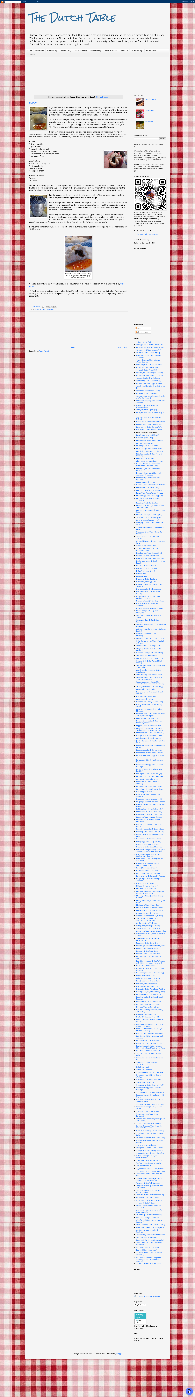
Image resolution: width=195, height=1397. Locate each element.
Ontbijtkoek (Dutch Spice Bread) (148, 926)
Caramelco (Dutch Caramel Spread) (149, 517)
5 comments (36, 307)
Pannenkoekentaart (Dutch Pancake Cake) (149, 957)
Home (29, 51)
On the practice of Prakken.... (146, 923)
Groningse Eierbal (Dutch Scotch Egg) (149, 686)
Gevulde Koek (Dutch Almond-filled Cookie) (149, 662)
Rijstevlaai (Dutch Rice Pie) (146, 1014)
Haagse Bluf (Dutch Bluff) (145, 689)
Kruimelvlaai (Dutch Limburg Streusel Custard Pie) (149, 860)
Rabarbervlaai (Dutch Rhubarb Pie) (148, 1002)
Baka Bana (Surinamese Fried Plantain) (150, 422)
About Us (124, 51)
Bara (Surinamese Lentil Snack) (147, 435)
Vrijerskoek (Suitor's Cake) (145, 1203)
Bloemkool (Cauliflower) (145, 458)
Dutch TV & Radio (111, 51)
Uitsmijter (149, 122)
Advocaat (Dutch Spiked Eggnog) (148, 353)
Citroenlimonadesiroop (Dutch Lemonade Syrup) (147, 549)
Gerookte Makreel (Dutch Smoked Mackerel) (148, 649)
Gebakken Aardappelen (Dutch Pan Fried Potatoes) (151, 625)
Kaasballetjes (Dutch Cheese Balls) (149, 750)
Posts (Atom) (44, 351)
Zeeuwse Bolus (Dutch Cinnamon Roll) (150, 1240)
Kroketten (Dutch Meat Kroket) (147, 844)
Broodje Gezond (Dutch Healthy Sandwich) (148, 499)
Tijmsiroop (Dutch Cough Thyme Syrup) (150, 1171)
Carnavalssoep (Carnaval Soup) (147, 520)
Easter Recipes (141, 576)
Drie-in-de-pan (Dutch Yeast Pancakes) (150, 558)
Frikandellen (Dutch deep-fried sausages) (147, 612)
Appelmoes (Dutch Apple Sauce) (148, 391)
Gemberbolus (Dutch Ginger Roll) (148, 645)
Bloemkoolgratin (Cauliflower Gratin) (149, 461)
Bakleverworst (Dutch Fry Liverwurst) (149, 424)
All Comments (142, 332)
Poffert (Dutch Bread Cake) (146, 975)
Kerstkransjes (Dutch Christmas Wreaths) (147, 783)
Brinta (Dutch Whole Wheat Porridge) (149, 493)
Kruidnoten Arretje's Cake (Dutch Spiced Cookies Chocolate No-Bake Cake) (150, 850)
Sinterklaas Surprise (143, 1067)
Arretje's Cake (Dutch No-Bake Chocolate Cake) (147, 406)
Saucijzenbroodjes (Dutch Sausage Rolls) (149, 1054)
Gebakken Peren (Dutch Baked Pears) (150, 638)
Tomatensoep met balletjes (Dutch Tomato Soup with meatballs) (149, 1179)
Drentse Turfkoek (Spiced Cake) (147, 556)
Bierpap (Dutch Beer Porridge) (147, 446)
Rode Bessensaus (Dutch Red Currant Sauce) (150, 1020)
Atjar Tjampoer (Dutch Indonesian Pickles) (148, 418)
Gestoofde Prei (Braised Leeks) (147, 655)
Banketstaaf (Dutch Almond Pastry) (149, 430)
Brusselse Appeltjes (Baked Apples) (149, 515)
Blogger (119, 1354)
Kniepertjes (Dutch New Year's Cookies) (150, 802)
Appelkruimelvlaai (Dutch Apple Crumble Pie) (150, 387)
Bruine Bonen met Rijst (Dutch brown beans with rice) (150, 507)
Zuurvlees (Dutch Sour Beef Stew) (148, 1264)
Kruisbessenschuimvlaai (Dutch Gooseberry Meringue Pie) (147, 864)
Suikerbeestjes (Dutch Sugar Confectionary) (146, 1157)
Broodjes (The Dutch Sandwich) (147, 503)
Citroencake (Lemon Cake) (146, 546)
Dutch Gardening (81, 51)
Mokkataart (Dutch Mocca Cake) (148, 905)
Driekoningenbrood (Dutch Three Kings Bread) (150, 562)
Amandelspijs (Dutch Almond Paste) (149, 365)
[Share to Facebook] (53, 307)
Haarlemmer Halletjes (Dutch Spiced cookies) (149, 693)
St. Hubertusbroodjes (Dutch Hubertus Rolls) (150, 1134)
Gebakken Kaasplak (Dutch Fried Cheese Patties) (151, 630)
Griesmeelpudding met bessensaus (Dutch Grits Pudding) (149, 678)
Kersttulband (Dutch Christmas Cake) (149, 789)
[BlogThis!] (49, 307)
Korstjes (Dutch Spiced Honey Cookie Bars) (150, 835)
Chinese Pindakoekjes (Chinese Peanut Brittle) (150, 528)
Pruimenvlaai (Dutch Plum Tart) (147, 986)
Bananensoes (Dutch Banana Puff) (149, 427)
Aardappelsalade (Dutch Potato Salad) (150, 345)
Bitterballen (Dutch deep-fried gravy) (149, 451)
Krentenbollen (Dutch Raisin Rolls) (148, 839)
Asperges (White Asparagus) (146, 410)
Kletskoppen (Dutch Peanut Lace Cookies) (148, 795)
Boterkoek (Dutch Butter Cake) (147, 487)
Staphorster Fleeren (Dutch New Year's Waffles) (150, 1141)
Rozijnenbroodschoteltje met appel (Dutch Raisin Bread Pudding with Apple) (151, 1047)
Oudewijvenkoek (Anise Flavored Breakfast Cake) (148, 939)
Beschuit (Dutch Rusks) (144, 443)
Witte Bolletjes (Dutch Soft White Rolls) (150, 1225)
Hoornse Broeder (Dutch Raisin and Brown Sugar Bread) (149, 722)
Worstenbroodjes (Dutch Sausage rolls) (150, 1227)
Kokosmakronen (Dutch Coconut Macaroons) (148, 821)
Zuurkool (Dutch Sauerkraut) (146, 1250)
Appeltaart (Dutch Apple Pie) (146, 393)
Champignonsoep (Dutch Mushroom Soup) (149, 524)
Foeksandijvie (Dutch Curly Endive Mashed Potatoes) (148, 597)
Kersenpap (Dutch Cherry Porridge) (149, 774)
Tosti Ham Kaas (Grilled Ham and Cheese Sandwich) (148, 1191)
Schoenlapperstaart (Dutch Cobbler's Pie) (149, 1059)
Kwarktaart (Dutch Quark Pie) (147, 870)
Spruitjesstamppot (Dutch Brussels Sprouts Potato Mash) (149, 1127)
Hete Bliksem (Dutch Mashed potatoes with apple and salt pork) (150, 715)
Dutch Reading (95, 51)
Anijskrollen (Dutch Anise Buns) (147, 367)
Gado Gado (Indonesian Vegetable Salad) (148, 616)
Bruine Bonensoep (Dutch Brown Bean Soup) (150, 511)
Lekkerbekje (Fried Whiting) (146, 883)
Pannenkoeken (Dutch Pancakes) (148, 954)
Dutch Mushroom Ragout (145, 571)
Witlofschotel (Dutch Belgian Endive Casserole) (149, 1221)
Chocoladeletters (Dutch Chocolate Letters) (149, 533)
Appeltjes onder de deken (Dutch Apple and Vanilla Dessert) (150, 397)
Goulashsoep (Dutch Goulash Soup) (149, 674)
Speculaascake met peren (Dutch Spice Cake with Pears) (150, 1100)
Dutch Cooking (65, 51)
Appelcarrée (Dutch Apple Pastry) (148, 378)
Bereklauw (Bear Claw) (144, 438)
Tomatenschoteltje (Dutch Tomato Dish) (149, 1175)
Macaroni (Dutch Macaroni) (146, 889)
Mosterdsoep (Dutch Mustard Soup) (149, 910)
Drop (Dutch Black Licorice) (146, 565)
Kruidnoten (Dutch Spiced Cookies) (149, 847)
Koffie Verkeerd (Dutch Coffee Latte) (149, 809)
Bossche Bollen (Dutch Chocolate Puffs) (151, 485)
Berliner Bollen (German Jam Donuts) (149, 440)
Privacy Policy (151, 51)
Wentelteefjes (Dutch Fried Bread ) (149, 1215)
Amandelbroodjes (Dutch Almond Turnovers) (148, 356)
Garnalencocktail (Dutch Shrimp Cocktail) (147, 621)
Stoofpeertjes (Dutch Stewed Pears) (149, 1148)
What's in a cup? (137, 51)
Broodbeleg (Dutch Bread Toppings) (149, 495)
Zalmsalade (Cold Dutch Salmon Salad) (150, 1235)
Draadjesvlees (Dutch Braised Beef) (149, 553)
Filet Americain (150, 99)
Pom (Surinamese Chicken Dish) (148, 981)
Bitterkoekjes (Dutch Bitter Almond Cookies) (149, 455)
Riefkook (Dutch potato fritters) (147, 1007)
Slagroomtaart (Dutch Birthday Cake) (149, 1072)
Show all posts (102, 97)
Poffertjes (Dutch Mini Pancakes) (148, 978)
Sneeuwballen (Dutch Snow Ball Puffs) (150, 1085)
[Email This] (47, 307)
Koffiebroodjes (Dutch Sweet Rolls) (149, 812)
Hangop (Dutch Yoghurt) (145, 699)
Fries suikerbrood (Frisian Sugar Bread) (150, 601)
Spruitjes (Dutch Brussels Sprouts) (148, 1123)
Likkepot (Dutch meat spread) (147, 886)
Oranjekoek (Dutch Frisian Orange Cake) (151, 931)
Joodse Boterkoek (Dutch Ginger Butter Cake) (150, 742)
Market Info (39, 51)
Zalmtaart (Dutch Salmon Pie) (147, 1237)
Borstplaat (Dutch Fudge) (145, 482)
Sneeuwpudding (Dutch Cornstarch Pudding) (148, 1089)
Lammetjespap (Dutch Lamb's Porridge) (151, 876)
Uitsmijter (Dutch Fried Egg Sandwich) (150, 1195)
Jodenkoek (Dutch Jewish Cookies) (148, 738)
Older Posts (122, 347)
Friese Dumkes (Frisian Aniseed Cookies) (147, 604)
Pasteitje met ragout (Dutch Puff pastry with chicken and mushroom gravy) (150, 962)
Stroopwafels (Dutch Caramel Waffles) (150, 1153)
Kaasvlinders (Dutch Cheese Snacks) (149, 753)
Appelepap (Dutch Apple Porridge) (148, 381)
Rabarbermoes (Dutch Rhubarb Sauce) (150, 994)
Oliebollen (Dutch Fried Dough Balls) (149, 916)
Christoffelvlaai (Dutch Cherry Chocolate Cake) (150, 542)
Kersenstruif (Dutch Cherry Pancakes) (150, 776)
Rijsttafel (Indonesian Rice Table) (148, 1017)
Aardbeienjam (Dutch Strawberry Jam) (150, 347)
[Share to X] (51, 307)
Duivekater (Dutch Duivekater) (147, 568)
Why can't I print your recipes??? (147, 1217)
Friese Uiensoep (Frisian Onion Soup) (149, 608)
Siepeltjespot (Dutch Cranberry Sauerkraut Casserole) (147, 1063)
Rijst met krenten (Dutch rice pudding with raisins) (149, 1011)
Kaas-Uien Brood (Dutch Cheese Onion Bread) (150, 746)
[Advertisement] (97, 74)
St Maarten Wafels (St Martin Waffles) (150, 1130)
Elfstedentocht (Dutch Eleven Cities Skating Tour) (149, 585)
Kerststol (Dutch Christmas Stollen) (149, 786)
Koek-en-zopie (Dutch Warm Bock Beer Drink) (150, 805)
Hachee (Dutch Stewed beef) (146, 696)
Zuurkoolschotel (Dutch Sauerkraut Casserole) (149, 1254)
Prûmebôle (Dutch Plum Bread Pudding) (150, 989)
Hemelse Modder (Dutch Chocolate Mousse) (149, 710)
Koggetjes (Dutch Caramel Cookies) (149, 817)
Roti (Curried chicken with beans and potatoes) (149, 1037)
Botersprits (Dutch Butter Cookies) (149, 490)
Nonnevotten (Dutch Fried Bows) (148, 913)
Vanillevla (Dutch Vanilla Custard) (148, 1197)
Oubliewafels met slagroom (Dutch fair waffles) (150, 935)
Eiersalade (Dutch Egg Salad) (146, 582)
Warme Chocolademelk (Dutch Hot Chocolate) (149, 1207)
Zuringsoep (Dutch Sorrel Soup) (147, 1247)
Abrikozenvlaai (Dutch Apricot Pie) (148, 350)
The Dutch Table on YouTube (147, 234)
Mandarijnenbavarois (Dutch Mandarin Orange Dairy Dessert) (150, 892)
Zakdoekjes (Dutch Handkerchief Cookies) (148, 1231)
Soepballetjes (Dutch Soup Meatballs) (150, 1092)
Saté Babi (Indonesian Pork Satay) (148, 1050)
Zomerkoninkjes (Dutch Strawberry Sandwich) (149, 1244)
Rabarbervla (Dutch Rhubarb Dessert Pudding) (149, 998)
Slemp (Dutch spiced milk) (145, 1082)
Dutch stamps (141, 574)
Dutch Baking (52, 51)
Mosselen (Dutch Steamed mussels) (149, 908)
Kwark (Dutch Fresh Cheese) (146, 868)
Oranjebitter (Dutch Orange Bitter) (148, 928)
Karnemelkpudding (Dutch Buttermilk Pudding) (149, 765)
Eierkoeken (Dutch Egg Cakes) (147, 579)
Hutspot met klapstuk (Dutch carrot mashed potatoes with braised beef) (149, 729)
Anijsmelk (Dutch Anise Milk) (146, 370)
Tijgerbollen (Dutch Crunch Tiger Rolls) (150, 1168)
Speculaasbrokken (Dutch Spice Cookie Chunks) (150, 1096)
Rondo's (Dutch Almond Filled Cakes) (149, 1033)
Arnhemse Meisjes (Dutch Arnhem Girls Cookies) (150, 402)
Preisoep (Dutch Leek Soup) (146, 983)
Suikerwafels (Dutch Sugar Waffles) (149, 1160)
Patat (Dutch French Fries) (145, 965)
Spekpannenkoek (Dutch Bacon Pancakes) (147, 1115)
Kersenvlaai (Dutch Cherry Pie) (147, 779)
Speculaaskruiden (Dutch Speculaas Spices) (149, 1108)
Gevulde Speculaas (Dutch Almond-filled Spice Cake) (150, 666)
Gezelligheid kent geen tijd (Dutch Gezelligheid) (148, 671)
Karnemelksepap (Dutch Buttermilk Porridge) (149, 770)
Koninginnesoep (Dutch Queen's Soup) (150, 829)
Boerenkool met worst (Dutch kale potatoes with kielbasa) (148, 474)
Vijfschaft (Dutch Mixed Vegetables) (149, 1200)
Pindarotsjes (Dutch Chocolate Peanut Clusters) (150, 969)
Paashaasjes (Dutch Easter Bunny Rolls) (150, 946)
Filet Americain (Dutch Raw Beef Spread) (148, 593)
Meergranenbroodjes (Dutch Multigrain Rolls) (150, 901)
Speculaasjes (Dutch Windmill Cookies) (150, 1104)
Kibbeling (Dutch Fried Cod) (146, 792)
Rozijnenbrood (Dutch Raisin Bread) (149, 1043)
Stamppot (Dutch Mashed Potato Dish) (150, 1138)
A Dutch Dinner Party (144, 342)
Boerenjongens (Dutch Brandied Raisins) (148, 469)
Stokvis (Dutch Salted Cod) (146, 1145)
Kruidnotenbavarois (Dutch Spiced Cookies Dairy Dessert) (148, 855)
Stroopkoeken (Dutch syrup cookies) (149, 1150)
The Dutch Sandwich (143, 1166)
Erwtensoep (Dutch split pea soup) (148, 589)
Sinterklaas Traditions (144, 1070)
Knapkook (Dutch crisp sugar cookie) (149, 799)
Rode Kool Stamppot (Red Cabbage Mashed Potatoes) (149, 1030)
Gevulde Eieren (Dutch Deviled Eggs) (149, 658)
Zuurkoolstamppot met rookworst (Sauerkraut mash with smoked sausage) (148, 1259)
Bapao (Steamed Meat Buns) (44, 310)
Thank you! (32, 55)
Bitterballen (149, 110)
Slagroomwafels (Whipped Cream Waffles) (148, 1076)
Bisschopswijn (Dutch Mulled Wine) (149, 448)
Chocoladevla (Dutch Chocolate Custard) (147, 537)
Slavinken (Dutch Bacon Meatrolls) (148, 1080)
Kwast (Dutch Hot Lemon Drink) (148, 873)
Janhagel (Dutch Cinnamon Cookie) (149, 735)
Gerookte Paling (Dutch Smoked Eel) (149, 653)
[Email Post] (43, 307)
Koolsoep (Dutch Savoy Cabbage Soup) (150, 831)
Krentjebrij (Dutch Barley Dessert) (148, 841)
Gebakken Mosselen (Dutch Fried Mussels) (148, 635)
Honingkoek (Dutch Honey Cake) (148, 718)
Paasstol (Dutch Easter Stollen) (147, 948)
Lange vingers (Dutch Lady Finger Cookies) (148, 879)
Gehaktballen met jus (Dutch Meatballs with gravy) (150, 642)
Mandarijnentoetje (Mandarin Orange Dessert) (149, 897)
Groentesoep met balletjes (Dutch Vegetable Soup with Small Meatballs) (150, 683)
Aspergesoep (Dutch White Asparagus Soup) (150, 413)
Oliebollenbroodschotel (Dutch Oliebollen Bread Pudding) (147, 919)
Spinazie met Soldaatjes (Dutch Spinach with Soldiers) (150, 1120)
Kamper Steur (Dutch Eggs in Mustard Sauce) (150, 756)
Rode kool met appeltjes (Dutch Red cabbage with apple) (149, 1025)
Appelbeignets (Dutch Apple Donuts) (149, 373)
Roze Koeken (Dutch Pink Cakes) (148, 1040)
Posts (139, 328)
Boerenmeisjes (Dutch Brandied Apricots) (148, 479)
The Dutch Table (72, 17)
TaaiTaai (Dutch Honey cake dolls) (148, 1163)
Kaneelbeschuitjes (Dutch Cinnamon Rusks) (149, 761)
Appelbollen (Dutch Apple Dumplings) (149, 375)
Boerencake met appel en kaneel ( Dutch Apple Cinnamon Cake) (148, 465)
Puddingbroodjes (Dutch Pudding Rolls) (150, 991)
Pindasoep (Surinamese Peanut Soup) (150, 973)
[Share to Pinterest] (56, 307)
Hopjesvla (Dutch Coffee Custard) (148, 725)
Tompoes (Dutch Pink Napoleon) (148, 1183)
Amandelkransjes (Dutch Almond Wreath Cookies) (148, 361)
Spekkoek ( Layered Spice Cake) (147, 1111)
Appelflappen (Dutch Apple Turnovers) (150, 383)
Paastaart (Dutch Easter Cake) (147, 951)
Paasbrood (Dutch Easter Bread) (148, 943)
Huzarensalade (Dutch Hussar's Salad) (150, 733)
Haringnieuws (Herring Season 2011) (149, 702)
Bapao (33, 102)
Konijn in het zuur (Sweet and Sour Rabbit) (148, 825)
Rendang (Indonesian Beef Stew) (148, 1004)
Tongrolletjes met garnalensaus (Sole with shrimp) (150, 1187)
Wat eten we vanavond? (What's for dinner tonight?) (149, 1211)
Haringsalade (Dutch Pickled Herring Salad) (149, 705)
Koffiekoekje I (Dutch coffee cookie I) (150, 814)
